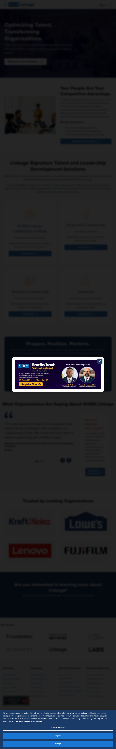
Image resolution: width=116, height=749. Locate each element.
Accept (58, 744)
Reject (58, 736)
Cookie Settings (58, 727)
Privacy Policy (36, 721)
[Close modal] (99, 361)
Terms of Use (21, 721)
